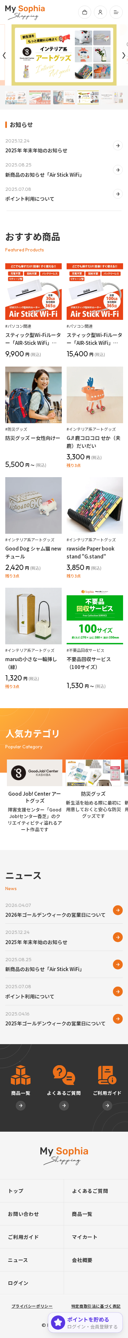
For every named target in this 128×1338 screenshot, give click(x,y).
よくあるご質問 (90, 1190)
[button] (116, 12)
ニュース (18, 1259)
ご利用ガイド (23, 1236)
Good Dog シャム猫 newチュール (33, 552)
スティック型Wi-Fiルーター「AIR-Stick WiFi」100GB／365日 (94, 339)
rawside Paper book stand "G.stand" (91, 552)
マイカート (85, 1236)
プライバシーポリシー (32, 1306)
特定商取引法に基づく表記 (96, 1306)
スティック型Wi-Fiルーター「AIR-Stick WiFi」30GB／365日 (33, 339)
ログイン (18, 1282)
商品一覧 (82, 1213)
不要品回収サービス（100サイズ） (89, 663)
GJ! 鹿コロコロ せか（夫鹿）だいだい (93, 441)
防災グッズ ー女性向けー (32, 437)
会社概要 (82, 1259)
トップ (15, 1190)
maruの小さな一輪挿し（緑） (31, 663)
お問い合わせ (23, 1213)
